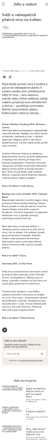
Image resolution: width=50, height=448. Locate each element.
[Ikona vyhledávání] (47, 4)
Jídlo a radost (25, 4)
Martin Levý (25, 71)
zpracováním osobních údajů (31, 360)
